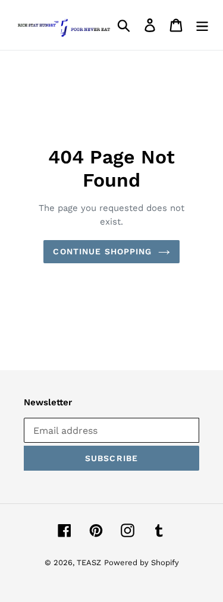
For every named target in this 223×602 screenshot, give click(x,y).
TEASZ (89, 562)
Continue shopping (102, 251)
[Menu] (202, 25)
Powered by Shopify (141, 562)
